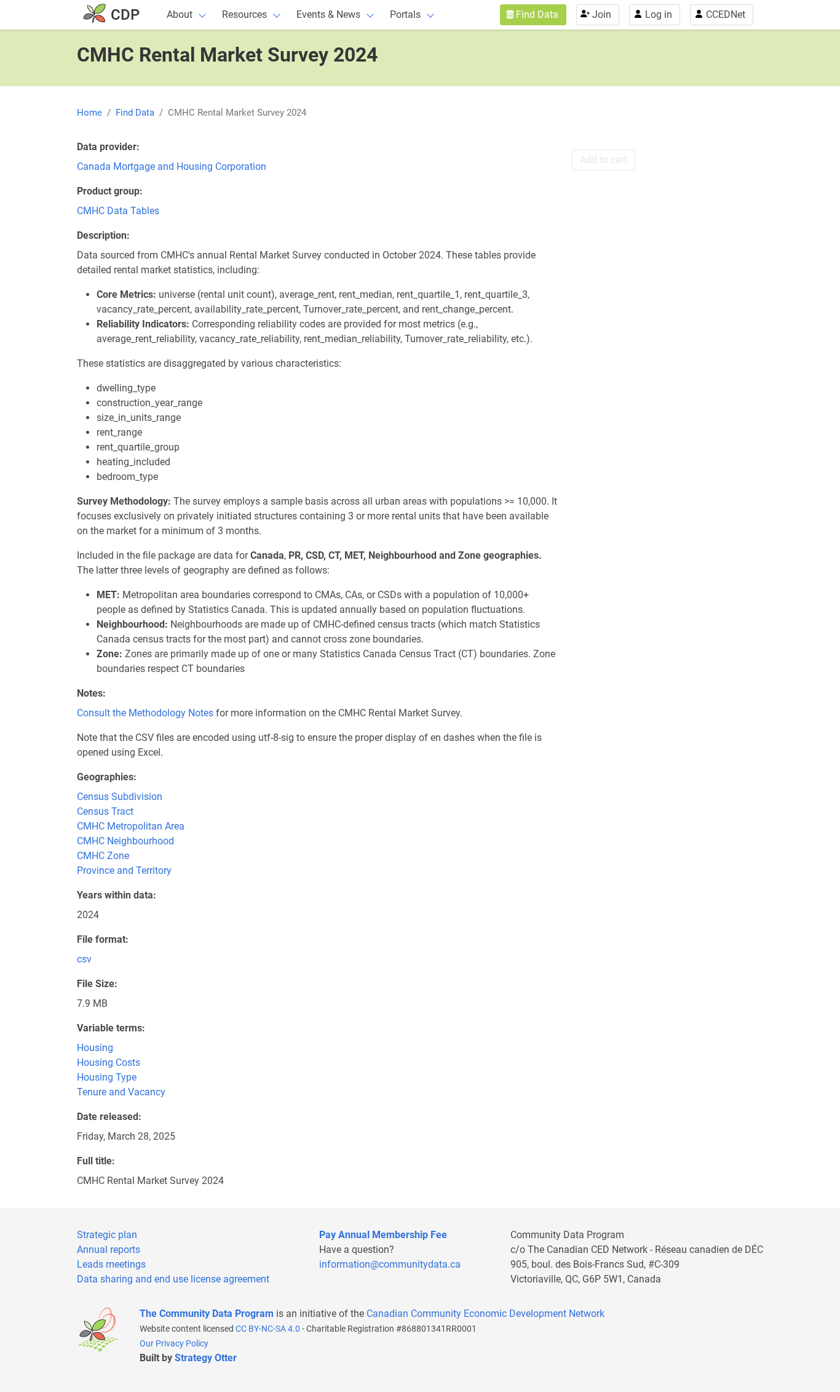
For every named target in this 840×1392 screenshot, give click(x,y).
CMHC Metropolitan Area (130, 826)
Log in (658, 14)
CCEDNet (725, 14)
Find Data (537, 14)
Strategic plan (107, 1235)
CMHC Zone (103, 856)
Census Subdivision (119, 796)
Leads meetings (111, 1264)
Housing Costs (108, 1062)
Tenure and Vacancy (121, 1092)
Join (601, 14)
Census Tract (105, 811)
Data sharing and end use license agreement (173, 1279)
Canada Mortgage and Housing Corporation (171, 166)
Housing (95, 1048)
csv (84, 959)
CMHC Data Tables (118, 211)
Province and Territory (124, 870)
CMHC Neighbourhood (125, 841)
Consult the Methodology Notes (145, 713)
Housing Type (107, 1077)
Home (89, 112)
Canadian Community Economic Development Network (485, 1313)
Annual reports (108, 1249)
